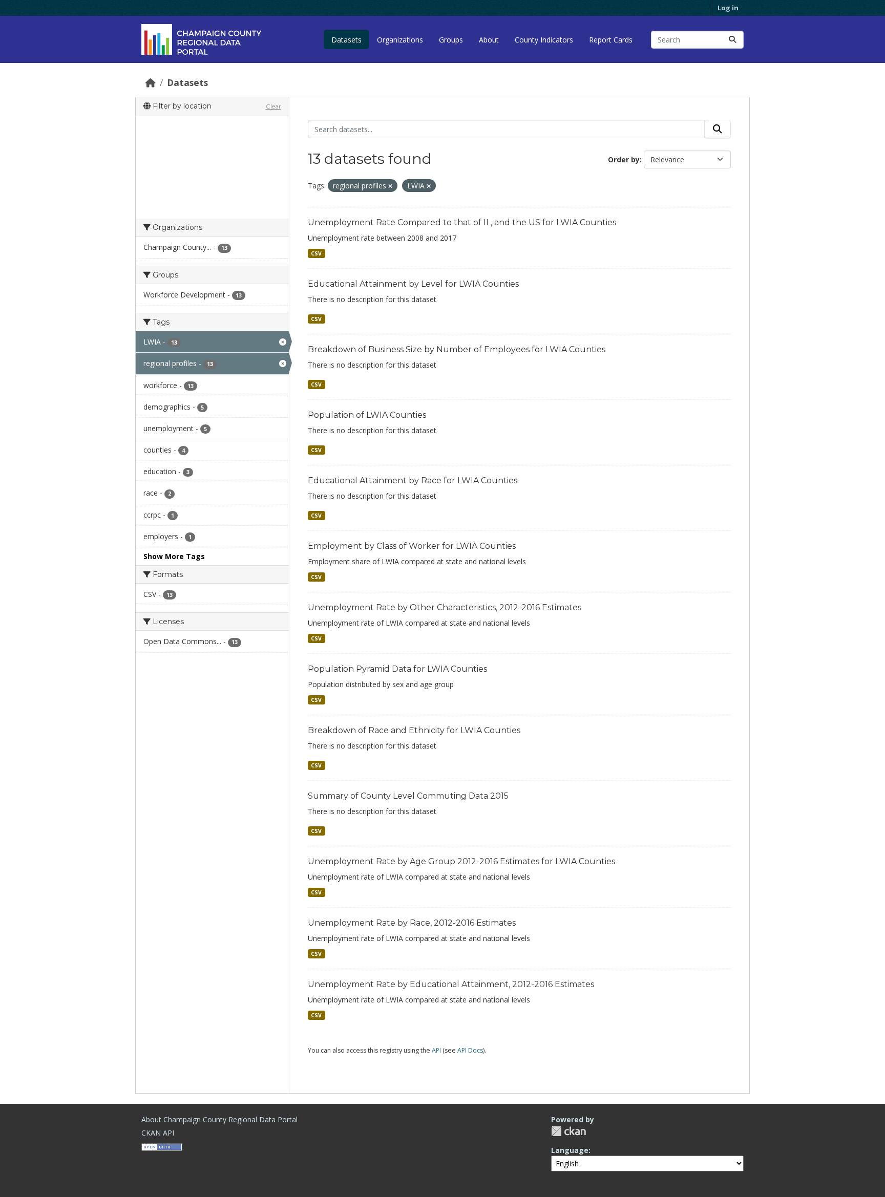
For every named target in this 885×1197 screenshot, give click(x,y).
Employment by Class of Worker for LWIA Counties (412, 546)
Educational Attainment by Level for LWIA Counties (413, 284)
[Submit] (732, 40)
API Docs (470, 1050)
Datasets (346, 40)
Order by (624, 159)
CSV (316, 253)
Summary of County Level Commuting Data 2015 (408, 796)
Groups (451, 40)
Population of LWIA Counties (367, 415)
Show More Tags (174, 556)
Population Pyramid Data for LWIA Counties (397, 669)
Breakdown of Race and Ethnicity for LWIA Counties (414, 730)
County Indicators (544, 40)
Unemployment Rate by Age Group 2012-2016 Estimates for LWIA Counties (461, 861)
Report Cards (611, 40)
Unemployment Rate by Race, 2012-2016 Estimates (412, 923)
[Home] (150, 82)
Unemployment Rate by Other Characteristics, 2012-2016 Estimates (444, 607)
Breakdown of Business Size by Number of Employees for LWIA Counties (456, 349)
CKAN (568, 1131)
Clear (273, 106)
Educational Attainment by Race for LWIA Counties (412, 480)
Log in (728, 7)
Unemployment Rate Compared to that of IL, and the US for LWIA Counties (462, 222)
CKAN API (157, 1133)
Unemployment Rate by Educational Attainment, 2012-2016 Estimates (451, 984)
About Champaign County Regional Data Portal (219, 1119)
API (436, 1050)
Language (569, 1150)
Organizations (400, 40)
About (489, 40)
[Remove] (390, 186)
